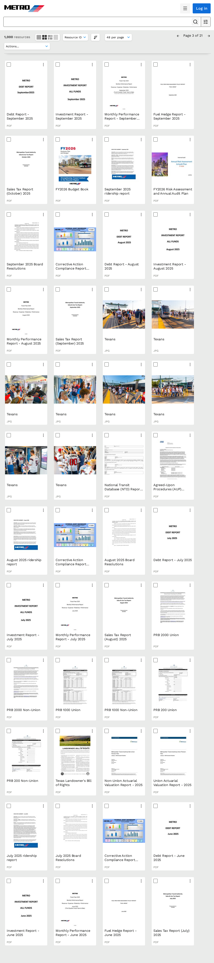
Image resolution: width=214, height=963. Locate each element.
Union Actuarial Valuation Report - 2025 (172, 783)
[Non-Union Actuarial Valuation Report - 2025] (124, 756)
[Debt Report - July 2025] (173, 535)
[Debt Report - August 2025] (124, 239)
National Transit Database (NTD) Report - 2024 (122, 489)
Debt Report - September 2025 (20, 116)
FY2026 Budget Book (72, 189)
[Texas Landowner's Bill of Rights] (75, 756)
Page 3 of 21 (193, 35)
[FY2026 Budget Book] (75, 164)
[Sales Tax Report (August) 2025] (124, 610)
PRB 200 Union (165, 710)
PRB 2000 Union (166, 635)
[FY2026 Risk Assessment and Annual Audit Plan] (173, 164)
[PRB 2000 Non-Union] (26, 685)
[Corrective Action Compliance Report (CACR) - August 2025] (75, 239)
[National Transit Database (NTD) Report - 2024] (124, 460)
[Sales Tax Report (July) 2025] (173, 906)
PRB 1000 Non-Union (121, 710)
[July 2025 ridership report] (26, 831)
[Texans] (124, 314)
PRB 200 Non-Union (22, 781)
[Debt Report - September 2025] (26, 89)
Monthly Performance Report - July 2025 (73, 637)
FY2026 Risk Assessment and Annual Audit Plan (172, 191)
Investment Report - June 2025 (23, 933)
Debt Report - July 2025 (172, 560)
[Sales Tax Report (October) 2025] (26, 164)
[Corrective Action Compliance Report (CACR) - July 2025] (75, 535)
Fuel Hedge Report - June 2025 (120, 933)
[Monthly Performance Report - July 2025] (75, 610)
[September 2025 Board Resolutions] (26, 239)
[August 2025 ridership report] (26, 535)
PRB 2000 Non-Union (23, 710)
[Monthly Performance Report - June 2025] (75, 906)
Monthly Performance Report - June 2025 (73, 933)
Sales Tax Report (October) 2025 (20, 191)
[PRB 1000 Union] (75, 685)
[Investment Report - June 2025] (26, 906)
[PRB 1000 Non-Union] (124, 685)
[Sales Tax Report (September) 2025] (75, 314)
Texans (109, 339)
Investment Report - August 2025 (169, 266)
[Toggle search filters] (205, 22)
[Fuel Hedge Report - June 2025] (124, 906)
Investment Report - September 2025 (72, 116)
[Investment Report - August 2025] (173, 239)
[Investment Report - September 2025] (75, 89)
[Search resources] (195, 22)
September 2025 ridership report (117, 191)
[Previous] (178, 35)
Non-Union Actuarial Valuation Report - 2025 (123, 783)
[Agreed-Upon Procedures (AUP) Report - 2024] (173, 460)
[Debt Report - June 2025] (173, 831)
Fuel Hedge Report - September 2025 (169, 116)
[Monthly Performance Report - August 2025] (26, 314)
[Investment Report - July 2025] (26, 610)
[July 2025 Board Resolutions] (75, 831)
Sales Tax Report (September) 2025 (70, 341)
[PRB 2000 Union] (173, 610)
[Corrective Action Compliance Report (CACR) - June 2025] (124, 831)
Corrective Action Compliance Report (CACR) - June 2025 (120, 860)
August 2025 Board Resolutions (119, 562)
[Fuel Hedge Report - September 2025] (173, 89)
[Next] (209, 35)
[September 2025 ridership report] (124, 164)
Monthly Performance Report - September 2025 (121, 118)
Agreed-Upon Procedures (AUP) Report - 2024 (167, 489)
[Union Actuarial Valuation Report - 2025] (173, 756)
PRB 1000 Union (68, 710)
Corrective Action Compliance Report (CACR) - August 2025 (73, 268)
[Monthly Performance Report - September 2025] (124, 89)
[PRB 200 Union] (173, 685)
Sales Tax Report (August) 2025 (117, 637)
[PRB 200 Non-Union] (26, 756)
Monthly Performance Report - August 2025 (24, 341)
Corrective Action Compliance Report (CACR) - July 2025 (71, 564)
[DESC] (95, 37)
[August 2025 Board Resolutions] (124, 535)
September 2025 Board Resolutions (25, 266)
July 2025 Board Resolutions (68, 858)
